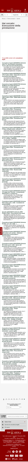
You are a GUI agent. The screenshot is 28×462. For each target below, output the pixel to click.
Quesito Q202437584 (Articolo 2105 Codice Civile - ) (12, 318)
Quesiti (18, 18)
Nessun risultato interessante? (14, 404)
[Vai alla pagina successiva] (24, 399)
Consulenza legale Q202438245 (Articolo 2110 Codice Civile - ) (14, 277)
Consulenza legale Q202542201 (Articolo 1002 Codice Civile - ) (14, 180)
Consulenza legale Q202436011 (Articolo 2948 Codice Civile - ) (14, 351)
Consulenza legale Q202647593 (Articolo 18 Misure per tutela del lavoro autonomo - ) (14, 85)
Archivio (14, 446)
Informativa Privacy (7, 445)
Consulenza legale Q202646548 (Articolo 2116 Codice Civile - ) (14, 108)
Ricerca (3, 18)
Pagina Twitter (17, 451)
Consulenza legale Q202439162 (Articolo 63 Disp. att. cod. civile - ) (14, 223)
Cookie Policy (16, 445)
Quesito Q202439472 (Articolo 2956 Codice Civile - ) (13, 212)
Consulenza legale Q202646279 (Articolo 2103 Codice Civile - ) (14, 118)
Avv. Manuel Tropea (19, 438)
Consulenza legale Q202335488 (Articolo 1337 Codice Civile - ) (14, 373)
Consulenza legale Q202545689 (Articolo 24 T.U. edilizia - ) (14, 137)
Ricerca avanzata (26, 15)
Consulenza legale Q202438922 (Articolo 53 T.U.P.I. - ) (14, 256)
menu (2, 10)
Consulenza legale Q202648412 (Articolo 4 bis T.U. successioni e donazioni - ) (14, 64)
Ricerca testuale (11, 18)
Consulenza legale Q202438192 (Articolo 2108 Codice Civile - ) (14, 287)
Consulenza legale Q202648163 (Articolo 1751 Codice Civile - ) (14, 75)
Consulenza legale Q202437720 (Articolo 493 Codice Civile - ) (14, 298)
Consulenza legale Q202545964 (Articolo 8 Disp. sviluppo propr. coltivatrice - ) (14, 128)
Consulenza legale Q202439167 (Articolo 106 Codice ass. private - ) (14, 233)
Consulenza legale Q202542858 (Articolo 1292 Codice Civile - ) (14, 170)
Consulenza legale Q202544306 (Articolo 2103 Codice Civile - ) (14, 147)
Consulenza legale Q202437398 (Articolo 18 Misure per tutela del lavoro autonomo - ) (14, 329)
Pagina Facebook (13, 451)
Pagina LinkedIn (20, 451)
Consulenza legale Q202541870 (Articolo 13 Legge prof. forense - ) (14, 192)
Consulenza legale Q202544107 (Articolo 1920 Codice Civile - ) (14, 159)
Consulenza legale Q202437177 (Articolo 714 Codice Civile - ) (14, 340)
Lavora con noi (14, 448)
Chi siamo (22, 445)
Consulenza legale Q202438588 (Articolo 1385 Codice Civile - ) (14, 266)
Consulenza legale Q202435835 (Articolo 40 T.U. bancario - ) (14, 362)
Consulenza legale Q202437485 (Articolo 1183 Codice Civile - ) (14, 308)
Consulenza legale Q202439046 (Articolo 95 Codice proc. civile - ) (14, 245)
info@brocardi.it (17, 444)
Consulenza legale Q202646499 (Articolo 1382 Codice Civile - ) (14, 97)
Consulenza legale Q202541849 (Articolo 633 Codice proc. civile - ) (14, 203)
